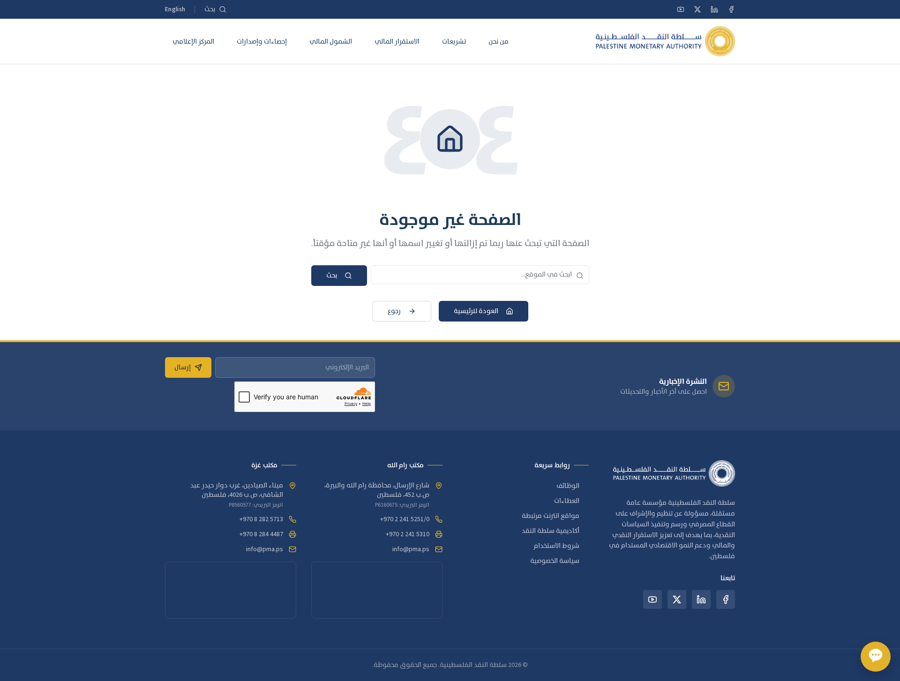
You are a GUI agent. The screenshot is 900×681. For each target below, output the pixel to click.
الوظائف (567, 486)
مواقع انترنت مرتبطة (550, 516)
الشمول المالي (330, 41)
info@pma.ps (410, 549)
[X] (697, 9)
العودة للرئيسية (476, 311)
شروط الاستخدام (556, 546)
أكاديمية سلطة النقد (550, 531)
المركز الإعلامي (193, 41)
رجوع (394, 311)
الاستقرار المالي (397, 41)
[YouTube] (680, 9)
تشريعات (454, 41)
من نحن (498, 41)
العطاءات (566, 501)
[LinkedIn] (714, 9)
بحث (331, 275)
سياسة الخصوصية (554, 561)
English (175, 9)
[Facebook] (731, 9)
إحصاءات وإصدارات (262, 41)
